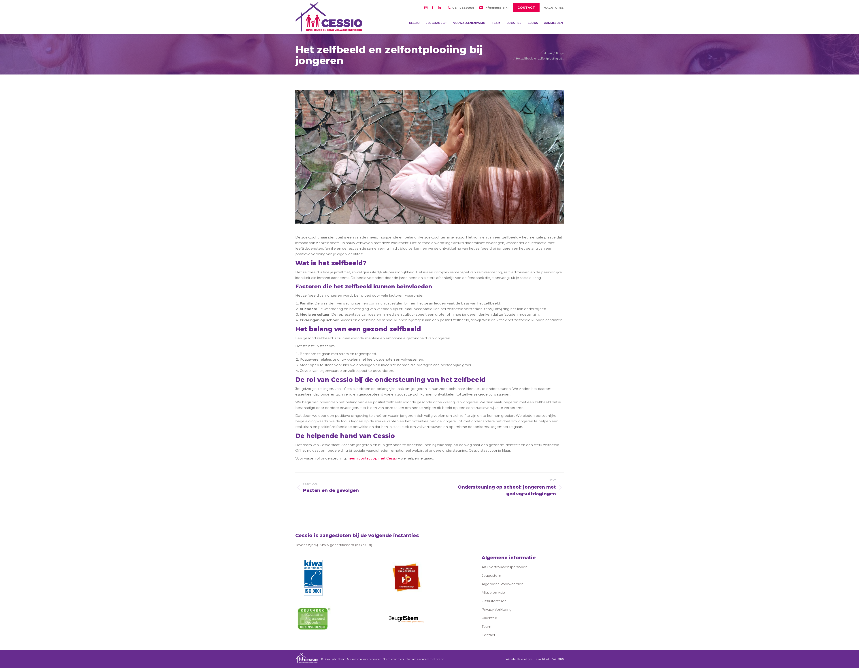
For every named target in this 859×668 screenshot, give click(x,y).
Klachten (489, 618)
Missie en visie (493, 592)
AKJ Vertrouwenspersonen (504, 567)
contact (424, 659)
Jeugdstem (491, 575)
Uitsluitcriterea (494, 601)
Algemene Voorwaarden (502, 584)
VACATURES (554, 7)
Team (486, 626)
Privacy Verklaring (497, 609)
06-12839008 (463, 7)
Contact (488, 635)
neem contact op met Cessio (372, 458)
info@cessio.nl (496, 7)
